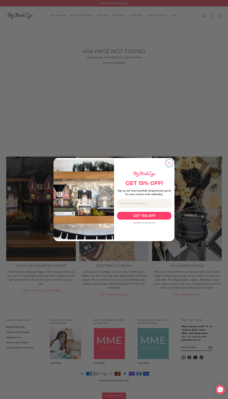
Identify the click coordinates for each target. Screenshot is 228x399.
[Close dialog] (169, 163)
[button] (220, 389)
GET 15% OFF (144, 216)
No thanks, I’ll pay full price (144, 223)
